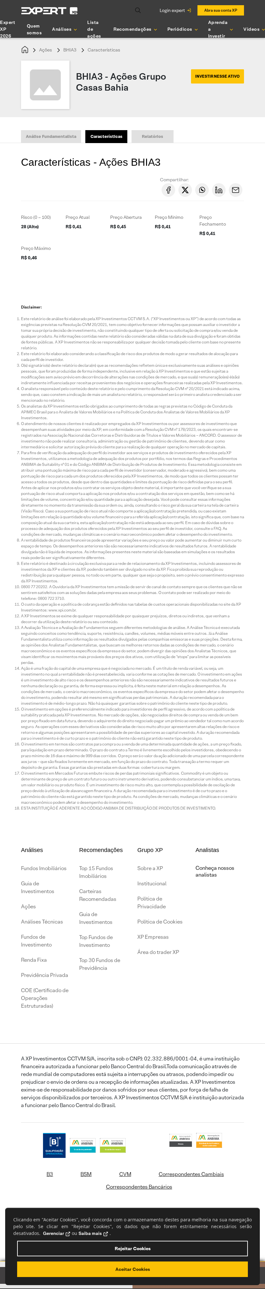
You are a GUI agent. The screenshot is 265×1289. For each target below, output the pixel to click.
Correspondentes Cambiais (191, 1174)
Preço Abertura (126, 217)
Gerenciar (53, 1233)
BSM (85, 1174)
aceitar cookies (132, 1269)
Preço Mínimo (169, 217)
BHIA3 (69, 50)
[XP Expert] (49, 10)
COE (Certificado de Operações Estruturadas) (45, 998)
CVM (125, 1174)
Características (104, 50)
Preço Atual (78, 217)
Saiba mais (90, 1233)
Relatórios (152, 136)
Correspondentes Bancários (139, 1186)
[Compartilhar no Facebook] (168, 190)
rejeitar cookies (133, 1248)
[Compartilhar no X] (185, 190)
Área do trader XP (158, 952)
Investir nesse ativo (217, 76)
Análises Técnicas (42, 921)
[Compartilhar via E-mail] (235, 190)
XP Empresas (153, 937)
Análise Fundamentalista (51, 136)
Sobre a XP (150, 868)
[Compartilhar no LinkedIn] (219, 190)
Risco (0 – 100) (36, 217)
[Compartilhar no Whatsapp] (202, 190)
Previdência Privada (44, 975)
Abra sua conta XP (220, 10)
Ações (45, 50)
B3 (50, 1174)
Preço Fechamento (212, 220)
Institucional (151, 883)
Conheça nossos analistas (215, 871)
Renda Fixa (34, 960)
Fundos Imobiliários (44, 868)
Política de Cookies (160, 921)
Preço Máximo (36, 248)
